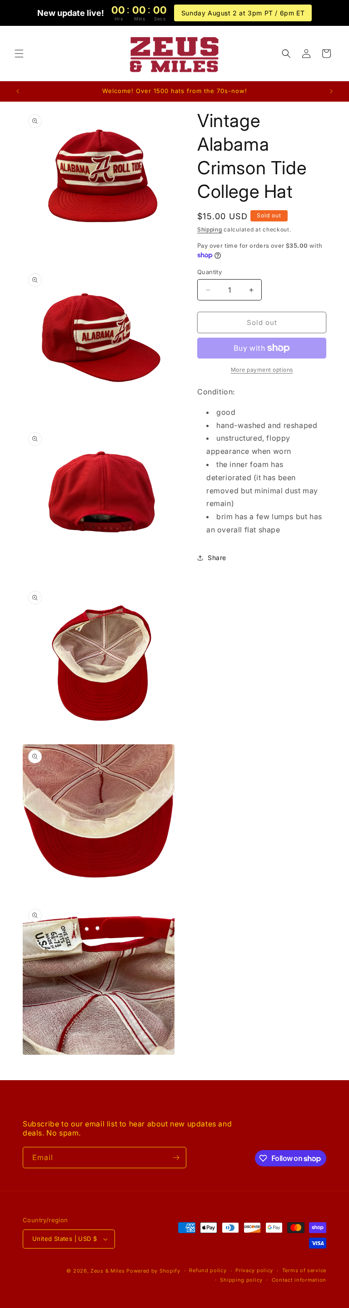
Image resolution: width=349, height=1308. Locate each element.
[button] (19, 54)
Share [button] (217, 557)
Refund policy (207, 1270)
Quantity (209, 271)
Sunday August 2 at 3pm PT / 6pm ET (242, 13)
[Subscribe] (176, 1157)
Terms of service (304, 1270)
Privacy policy (254, 1270)
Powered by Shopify (153, 1271)
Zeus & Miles (107, 1271)
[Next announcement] (331, 91)
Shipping (209, 229)
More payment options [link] (262, 369)
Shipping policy (241, 1280)
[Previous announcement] (18, 91)
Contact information (299, 1280)
